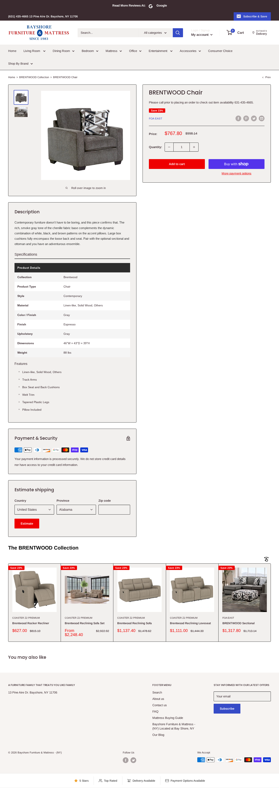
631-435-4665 (243, 102)
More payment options (236, 173)
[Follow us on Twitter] (133, 760)
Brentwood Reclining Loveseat (190, 623)
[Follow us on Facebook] (125, 760)
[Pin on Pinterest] (246, 118)
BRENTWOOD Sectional (238, 623)
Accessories (188, 51)
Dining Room (61, 51)
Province (63, 500)
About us (158, 698)
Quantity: (155, 147)
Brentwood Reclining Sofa (134, 623)
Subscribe (227, 708)
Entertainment (158, 51)
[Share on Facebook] (238, 118)
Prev (268, 77)
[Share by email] (261, 118)
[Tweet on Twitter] (254, 118)
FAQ (155, 711)
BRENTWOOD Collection (34, 77)
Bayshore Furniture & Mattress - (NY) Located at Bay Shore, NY (173, 726)
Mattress (111, 51)
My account (200, 34)
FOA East (155, 118)
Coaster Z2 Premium (26, 617)
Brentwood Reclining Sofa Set (84, 623)
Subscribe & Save (255, 16)
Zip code (104, 500)
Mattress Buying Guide (167, 717)
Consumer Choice (220, 51)
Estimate (27, 523)
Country (20, 500)
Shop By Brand (18, 63)
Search (157, 692)
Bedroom (88, 51)
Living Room (32, 51)
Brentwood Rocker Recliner (30, 623)
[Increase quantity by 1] (194, 147)
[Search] (178, 32)
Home (12, 51)
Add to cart (177, 164)
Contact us (159, 705)
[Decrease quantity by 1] (169, 147)
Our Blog (158, 734)
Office (133, 51)
